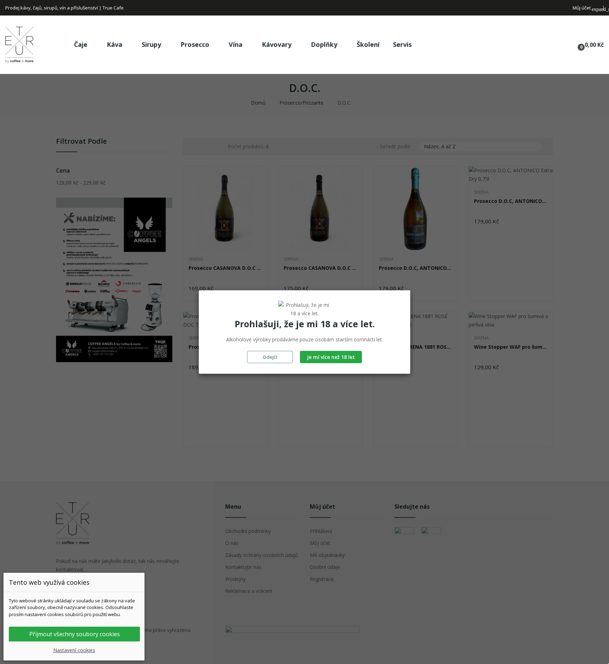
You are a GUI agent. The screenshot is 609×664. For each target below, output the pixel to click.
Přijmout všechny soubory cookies (74, 634)
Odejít (270, 357)
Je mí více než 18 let (331, 357)
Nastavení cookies (74, 650)
